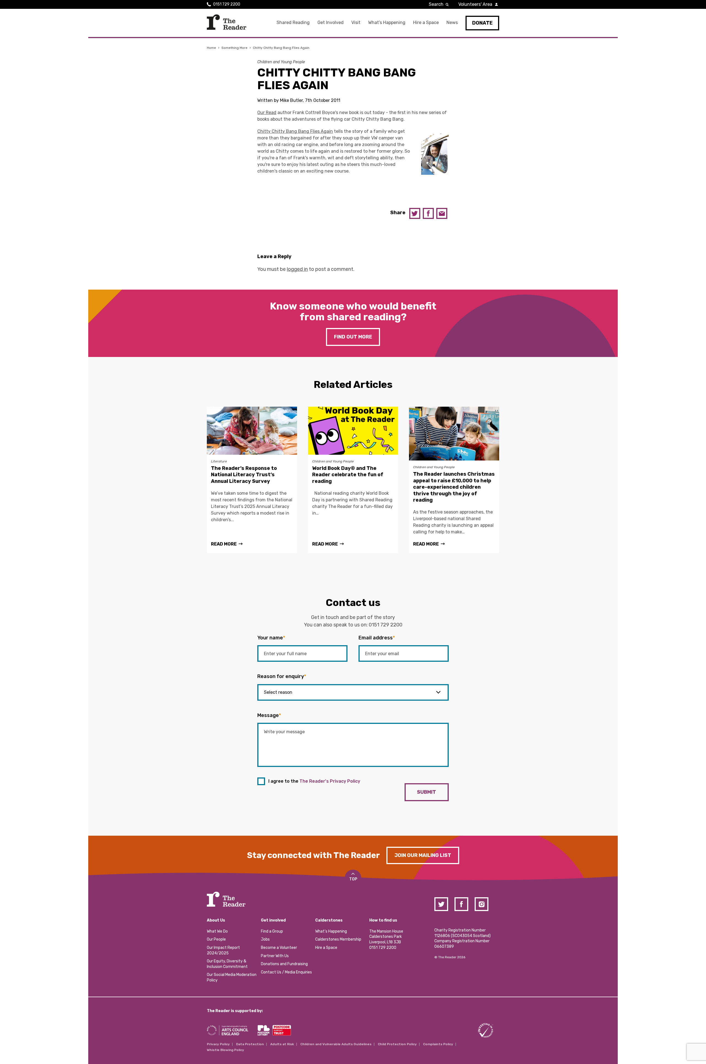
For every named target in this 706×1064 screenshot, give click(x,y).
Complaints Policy (438, 1044)
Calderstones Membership (338, 939)
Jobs (265, 939)
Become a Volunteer (279, 947)
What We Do (217, 931)
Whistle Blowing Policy (225, 1050)
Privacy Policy (218, 1044)
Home (211, 48)
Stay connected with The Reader (313, 855)
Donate (482, 23)
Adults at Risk (282, 1044)
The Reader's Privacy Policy (329, 781)
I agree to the (314, 781)
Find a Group (272, 931)
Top (353, 879)
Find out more (353, 337)
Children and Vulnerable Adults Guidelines (335, 1044)
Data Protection (250, 1044)
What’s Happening (386, 22)
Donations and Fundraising (284, 964)
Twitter (414, 213)
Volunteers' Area (475, 4)
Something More (234, 48)
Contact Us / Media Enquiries (286, 972)
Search (436, 4)
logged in (297, 269)
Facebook (428, 213)
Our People (216, 939)
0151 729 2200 (226, 4)
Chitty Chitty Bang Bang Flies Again (295, 131)
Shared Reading (293, 22)
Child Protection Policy (397, 1044)
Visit (355, 22)
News (452, 22)
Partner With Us (275, 956)
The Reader (226, 22)
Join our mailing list (422, 855)
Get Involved (330, 22)
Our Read (266, 112)
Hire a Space (426, 22)
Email (441, 213)
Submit (426, 792)
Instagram (481, 904)
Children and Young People (281, 62)
